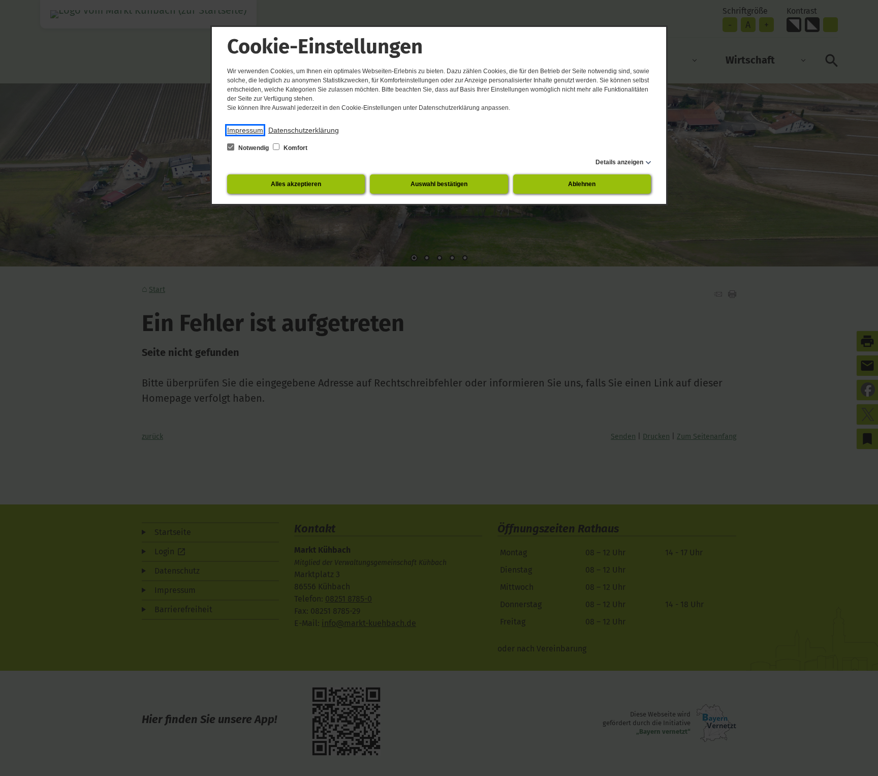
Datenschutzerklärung (303, 130)
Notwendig (253, 148)
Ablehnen (581, 184)
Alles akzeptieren (296, 184)
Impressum (245, 130)
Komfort (294, 148)
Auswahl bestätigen (439, 184)
